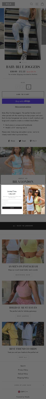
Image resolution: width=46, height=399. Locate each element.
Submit (12, 208)
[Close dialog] (43, 186)
